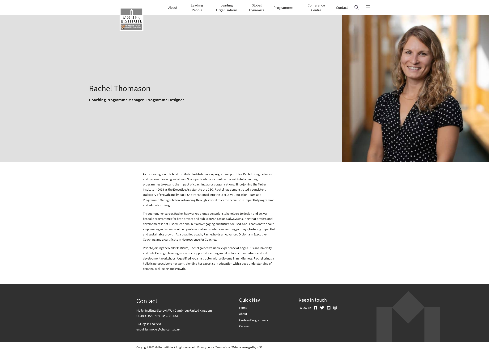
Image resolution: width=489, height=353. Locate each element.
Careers (244, 326)
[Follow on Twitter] (320, 308)
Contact (342, 7)
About (172, 7)
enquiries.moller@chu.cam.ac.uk (158, 329)
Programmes (283, 7)
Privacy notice (205, 347)
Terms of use (222, 347)
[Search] (356, 8)
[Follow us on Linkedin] (327, 308)
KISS (259, 347)
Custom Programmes (253, 320)
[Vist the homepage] (131, 19)
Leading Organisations (226, 7)
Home (243, 307)
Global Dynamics (256, 7)
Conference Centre (316, 7)
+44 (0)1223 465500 (148, 324)
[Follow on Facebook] (314, 308)
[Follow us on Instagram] (333, 308)
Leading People (197, 7)
